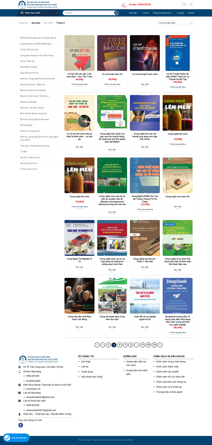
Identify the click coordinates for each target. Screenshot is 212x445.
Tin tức (146, 13)
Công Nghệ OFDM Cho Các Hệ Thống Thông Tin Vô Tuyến (145, 199)
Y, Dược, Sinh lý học (28, 169)
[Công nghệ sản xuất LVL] (178, 175)
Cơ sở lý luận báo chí (112, 74)
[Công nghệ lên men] (178, 113)
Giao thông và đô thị (29, 73)
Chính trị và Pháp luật (30, 131)
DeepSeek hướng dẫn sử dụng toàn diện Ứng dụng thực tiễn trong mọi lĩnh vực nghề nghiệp (177, 320)
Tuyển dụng (87, 371)
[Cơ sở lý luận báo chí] (112, 53)
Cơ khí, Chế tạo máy (29, 49)
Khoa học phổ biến (28, 102)
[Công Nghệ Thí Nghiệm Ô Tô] (79, 238)
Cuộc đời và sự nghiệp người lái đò (145, 318)
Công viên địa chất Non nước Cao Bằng (79, 318)
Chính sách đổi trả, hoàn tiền (170, 376)
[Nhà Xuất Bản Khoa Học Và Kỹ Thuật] (37, 4)
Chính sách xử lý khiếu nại (169, 387)
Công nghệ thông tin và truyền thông (37, 55)
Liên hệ (191, 13)
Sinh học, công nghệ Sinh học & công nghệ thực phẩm (39, 138)
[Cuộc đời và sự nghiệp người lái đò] (145, 296)
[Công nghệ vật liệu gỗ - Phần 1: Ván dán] (145, 238)
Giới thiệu (133, 13)
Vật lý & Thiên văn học (30, 157)
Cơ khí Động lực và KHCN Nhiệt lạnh (36, 44)
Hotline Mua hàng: (32, 371)
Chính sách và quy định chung (170, 361)
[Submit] (116, 13)
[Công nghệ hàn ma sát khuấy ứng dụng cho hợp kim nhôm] (145, 113)
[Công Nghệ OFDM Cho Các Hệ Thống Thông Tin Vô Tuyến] (145, 175)
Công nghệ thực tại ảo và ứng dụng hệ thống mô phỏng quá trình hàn (112, 261)
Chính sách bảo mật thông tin (171, 382)
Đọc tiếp (145, 84)
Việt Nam (48, 22)
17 (142, 345)
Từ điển (23, 151)
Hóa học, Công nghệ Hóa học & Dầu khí (37, 78)
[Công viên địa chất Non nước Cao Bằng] (79, 296)
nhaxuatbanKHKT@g (36, 410)
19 (154, 345)
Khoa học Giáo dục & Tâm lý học (34, 96)
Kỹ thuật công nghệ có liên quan (34, 119)
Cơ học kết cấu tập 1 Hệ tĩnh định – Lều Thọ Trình (79, 75)
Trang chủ (23, 22)
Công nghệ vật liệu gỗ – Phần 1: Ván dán (145, 260)
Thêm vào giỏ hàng (79, 84)
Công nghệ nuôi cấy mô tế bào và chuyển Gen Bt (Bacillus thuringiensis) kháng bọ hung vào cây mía (112, 200)
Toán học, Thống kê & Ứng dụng (34, 146)
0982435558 (32, 376)
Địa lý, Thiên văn (27, 61)
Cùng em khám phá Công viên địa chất (112, 318)
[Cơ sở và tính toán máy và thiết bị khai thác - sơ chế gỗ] (79, 113)
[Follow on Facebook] (20, 425)
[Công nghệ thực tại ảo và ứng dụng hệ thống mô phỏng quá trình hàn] (112, 238)
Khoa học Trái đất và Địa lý (32, 108)
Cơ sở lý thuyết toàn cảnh (145, 74)
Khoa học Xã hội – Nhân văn (32, 84)
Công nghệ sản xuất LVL (178, 196)
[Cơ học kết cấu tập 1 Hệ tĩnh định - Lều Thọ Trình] (79, 53)
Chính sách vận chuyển (167, 371)
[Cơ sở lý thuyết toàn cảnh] (145, 53)
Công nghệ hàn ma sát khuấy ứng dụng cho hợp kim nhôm (145, 136)
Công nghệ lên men (177, 134)
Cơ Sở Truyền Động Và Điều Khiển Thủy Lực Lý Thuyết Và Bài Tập (177, 76)
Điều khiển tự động (28, 67)
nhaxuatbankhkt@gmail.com (40, 397)
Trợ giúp (180, 13)
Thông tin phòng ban (162, 13)
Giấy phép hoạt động (91, 376)
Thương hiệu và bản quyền (169, 392)
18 (148, 345)
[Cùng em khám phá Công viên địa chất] (112, 296)
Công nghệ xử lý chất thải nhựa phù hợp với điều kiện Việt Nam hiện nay (177, 261)
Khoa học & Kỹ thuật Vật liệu (33, 90)
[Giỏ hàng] (184, 4)
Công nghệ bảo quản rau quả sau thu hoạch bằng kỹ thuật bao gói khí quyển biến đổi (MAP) (112, 138)
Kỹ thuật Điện (26, 125)
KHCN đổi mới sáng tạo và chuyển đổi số (38, 38)
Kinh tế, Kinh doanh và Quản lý (33, 113)
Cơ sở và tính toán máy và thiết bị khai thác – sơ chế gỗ (79, 136)
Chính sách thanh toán (167, 366)
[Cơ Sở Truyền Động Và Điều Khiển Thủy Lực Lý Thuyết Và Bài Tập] (178, 53)
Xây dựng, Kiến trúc (29, 163)
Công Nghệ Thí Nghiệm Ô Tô (79, 260)
